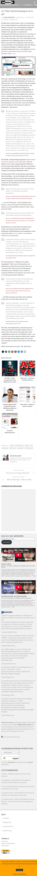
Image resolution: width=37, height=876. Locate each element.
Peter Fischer (13, 448)
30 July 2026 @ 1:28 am (7, 695)
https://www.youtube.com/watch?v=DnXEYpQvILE (15, 703)
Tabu (9, 53)
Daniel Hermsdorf (9, 17)
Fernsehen (32, 49)
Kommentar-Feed (8, 826)
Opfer (30, 51)
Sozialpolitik (20, 448)
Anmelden (6, 818)
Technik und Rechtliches (8, 843)
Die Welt (27, 445)
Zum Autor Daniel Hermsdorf (11, 737)
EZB (31, 445)
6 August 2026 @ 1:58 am (8, 646)
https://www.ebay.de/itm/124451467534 (13, 658)
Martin (5, 774)
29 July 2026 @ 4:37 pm (7, 715)
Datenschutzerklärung (19, 874)
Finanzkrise (4, 51)
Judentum (25, 51)
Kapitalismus (5, 448)
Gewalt (20, 51)
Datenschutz (5, 846)
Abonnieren (6, 542)
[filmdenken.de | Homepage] (10, 2)
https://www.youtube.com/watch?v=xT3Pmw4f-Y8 (15, 672)
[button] (3, 352)
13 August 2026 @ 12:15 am (9, 632)
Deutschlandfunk (19, 445)
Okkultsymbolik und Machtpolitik (14, 596)
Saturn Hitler (6, 564)
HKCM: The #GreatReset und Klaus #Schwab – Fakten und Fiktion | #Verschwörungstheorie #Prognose (17, 801)
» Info (34, 576)
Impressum (4, 841)
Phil (4, 786)
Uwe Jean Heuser (29, 448)
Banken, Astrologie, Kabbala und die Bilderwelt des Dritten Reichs (18, 566)
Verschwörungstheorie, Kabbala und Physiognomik (16, 598)
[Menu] (35, 2)
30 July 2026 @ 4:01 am (7, 677)
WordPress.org (7, 831)
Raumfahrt (4, 53)
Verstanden (19, 870)
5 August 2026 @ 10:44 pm (8, 664)
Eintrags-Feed (7, 822)
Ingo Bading (6, 780)
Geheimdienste (13, 51)
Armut (12, 445)
